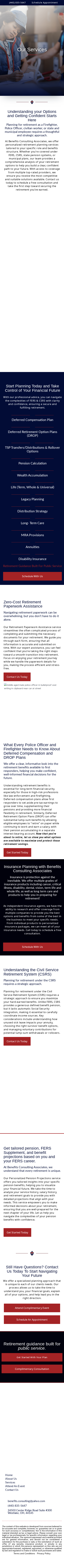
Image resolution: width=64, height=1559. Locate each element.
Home (9, 1475)
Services (10, 1482)
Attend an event (15, 1486)
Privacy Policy (43, 1553)
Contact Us (11, 1490)
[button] (61, 14)
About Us (11, 1479)
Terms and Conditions (24, 1553)
